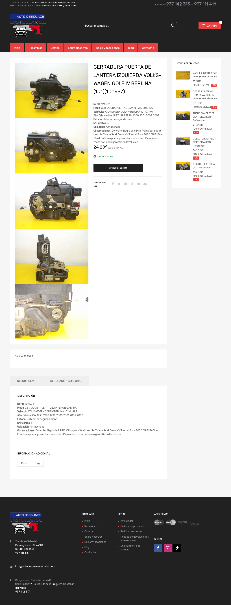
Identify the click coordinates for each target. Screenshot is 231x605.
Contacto (148, 48)
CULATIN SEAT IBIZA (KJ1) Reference (204, 166)
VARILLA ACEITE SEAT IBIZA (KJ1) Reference (205, 75)
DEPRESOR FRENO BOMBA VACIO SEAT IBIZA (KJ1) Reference (205, 95)
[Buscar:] (130, 25)
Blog (131, 48)
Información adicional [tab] (65, 381)
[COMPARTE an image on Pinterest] (131, 184)
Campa (55, 48)
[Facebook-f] (158, 548)
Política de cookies (131, 531)
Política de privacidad (133, 526)
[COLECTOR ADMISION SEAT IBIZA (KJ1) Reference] (183, 141)
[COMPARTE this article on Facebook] (112, 184)
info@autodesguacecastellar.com (35, 566)
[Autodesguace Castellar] (25, 26)
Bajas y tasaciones (108, 48)
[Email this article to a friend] (144, 184)
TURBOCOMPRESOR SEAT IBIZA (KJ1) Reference (204, 117)
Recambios (35, 48)
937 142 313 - (180, 4)
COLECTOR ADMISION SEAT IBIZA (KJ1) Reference (204, 142)
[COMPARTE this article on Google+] (125, 184)
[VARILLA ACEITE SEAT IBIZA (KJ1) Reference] (183, 75)
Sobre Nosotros (78, 48)
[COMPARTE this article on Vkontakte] (138, 184)
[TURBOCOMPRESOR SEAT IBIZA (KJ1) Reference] (183, 115)
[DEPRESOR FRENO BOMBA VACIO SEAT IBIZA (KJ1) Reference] (183, 94)
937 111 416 (205, 4)
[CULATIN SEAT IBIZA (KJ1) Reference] (183, 166)
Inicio (17, 48)
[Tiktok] (177, 548)
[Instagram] (168, 548)
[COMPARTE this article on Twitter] (118, 184)
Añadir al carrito (118, 167)
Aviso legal (127, 520)
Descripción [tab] (25, 381)
